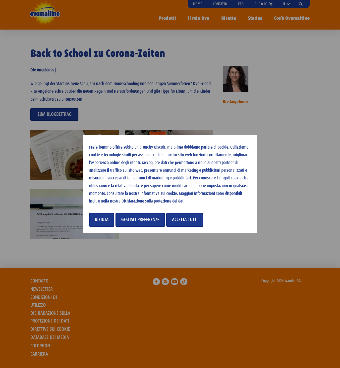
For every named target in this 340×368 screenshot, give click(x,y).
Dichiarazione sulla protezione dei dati (152, 201)
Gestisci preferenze (140, 219)
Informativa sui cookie (158, 193)
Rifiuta (102, 219)
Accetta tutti (185, 219)
